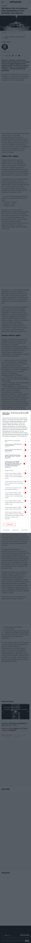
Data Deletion (6, 530)
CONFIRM (9, 524)
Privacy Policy (24, 530)
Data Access (15, 530)
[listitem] (15, 441)
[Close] (27, 413)
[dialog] (15, 471)
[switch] (25, 445)
